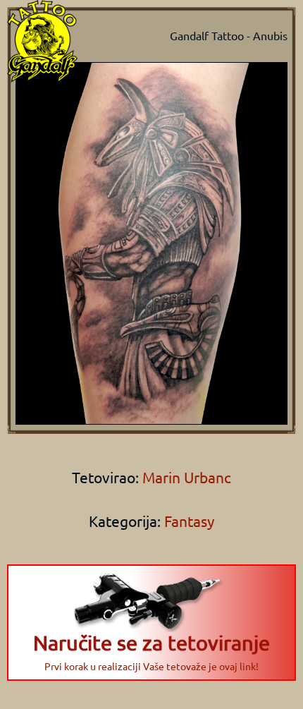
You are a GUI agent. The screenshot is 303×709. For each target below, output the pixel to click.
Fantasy (189, 520)
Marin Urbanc (185, 477)
